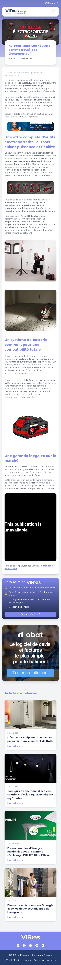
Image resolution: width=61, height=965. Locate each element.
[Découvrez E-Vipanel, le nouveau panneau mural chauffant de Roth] (30, 725)
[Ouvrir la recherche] (53, 11)
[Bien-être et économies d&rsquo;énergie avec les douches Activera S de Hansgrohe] (30, 894)
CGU (7, 960)
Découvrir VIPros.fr (30, 614)
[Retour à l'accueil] (4, 3)
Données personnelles (45, 960)
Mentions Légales (22, 960)
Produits (13, 58)
